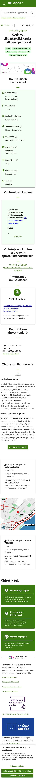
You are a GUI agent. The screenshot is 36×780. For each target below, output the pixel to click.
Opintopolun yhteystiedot (10, 682)
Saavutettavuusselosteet (10, 691)
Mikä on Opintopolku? (9, 677)
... (16, 25)
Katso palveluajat (18, 354)
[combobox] (16, 12)
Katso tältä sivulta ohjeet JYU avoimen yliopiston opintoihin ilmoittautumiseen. (18, 308)
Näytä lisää (18, 236)
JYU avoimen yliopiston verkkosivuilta (17, 220)
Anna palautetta (14, 743)
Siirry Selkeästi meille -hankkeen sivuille (15, 714)
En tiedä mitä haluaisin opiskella (13, 18)
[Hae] (32, 13)
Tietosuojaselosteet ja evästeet (12, 687)
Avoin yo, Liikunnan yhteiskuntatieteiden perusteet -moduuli (18, 267)
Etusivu (7, 25)
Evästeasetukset (17, 766)
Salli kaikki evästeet (18, 775)
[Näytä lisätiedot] (21, 126)
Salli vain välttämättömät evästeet (18, 771)
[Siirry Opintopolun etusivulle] (15, 3)
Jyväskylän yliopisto (18, 30)
